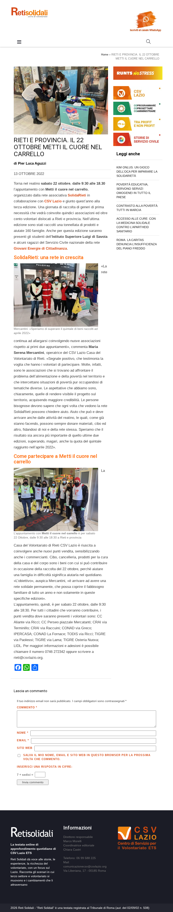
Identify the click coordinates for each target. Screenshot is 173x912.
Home (104, 54)
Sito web (24, 748)
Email (23, 740)
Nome (22, 732)
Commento (27, 707)
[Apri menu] (19, 42)
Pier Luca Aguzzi (32, 163)
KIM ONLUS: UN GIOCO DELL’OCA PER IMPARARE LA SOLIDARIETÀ (136, 171)
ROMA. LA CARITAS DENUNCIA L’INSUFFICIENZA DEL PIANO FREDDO (136, 244)
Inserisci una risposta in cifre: (44, 766)
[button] (148, 42)
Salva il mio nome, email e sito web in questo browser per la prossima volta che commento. (86, 757)
